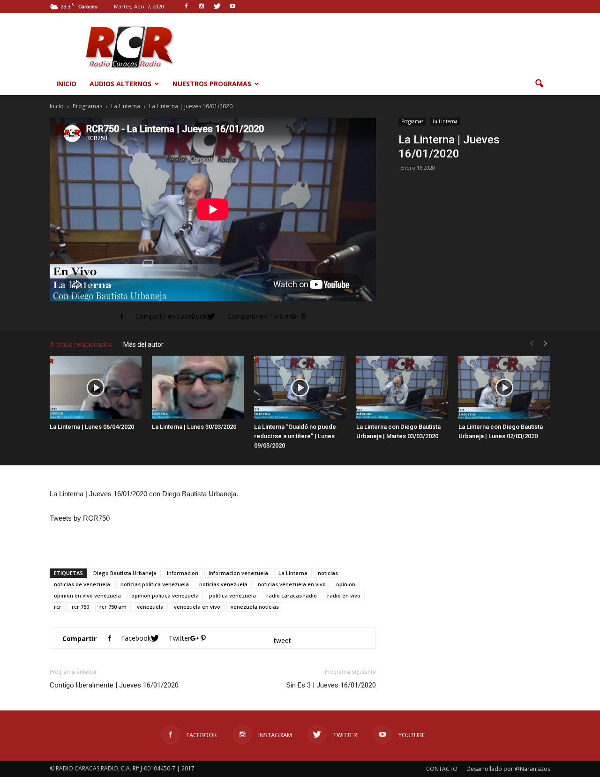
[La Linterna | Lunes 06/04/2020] (96, 387)
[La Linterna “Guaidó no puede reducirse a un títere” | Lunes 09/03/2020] (300, 387)
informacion (182, 572)
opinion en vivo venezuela (87, 595)
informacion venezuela (238, 572)
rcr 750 (80, 606)
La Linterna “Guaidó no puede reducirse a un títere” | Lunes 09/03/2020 (295, 436)
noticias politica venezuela (154, 584)
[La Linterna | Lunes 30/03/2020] (198, 387)
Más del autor (143, 344)
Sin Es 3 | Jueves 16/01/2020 (331, 685)
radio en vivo (343, 595)
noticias (328, 572)
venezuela (150, 606)
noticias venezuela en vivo (292, 584)
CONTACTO (442, 769)
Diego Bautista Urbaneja (125, 572)
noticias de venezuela (82, 584)
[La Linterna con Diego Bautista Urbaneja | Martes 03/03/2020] (402, 387)
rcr (57, 606)
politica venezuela (232, 595)
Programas (412, 121)
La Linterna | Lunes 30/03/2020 (194, 426)
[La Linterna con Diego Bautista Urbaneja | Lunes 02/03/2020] (504, 387)
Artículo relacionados (81, 344)
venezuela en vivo (197, 606)
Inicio (66, 83)
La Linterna (445, 121)
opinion (345, 584)
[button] (539, 84)
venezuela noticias (255, 606)
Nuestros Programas (211, 83)
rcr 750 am (113, 606)
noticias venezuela (223, 584)
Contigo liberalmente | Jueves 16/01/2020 (114, 685)
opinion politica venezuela (165, 595)
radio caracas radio (291, 595)
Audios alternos (120, 83)
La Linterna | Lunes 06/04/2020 (92, 426)
